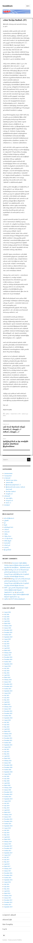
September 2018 (8, 826)
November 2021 (8, 740)
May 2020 (6, 781)
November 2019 (8, 794)
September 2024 (8, 664)
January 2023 (7, 709)
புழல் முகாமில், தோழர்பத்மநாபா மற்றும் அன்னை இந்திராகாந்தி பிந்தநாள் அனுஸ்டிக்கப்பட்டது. (16, 594)
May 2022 (6, 727)
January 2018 (7, 844)
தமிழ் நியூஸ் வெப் (8, 527)
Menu (28, 6)
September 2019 (8, 799)
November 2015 (8, 902)
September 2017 (8, 853)
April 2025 (7, 648)
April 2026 (7, 621)
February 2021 (8, 760)
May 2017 (6, 862)
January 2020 (7, 790)
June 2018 (6, 832)
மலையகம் (7, 531)
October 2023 (7, 688)
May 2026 (6, 619)
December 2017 (8, 846)
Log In (5, 929)
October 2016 (7, 877)
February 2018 (8, 841)
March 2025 (7, 650)
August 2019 (7, 801)
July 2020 (6, 776)
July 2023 (6, 695)
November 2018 (8, 821)
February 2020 (8, 787)
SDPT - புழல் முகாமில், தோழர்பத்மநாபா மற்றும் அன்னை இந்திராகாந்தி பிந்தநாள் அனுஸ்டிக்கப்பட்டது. (16, 590)
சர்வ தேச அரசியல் (11, 491)
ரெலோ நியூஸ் (7, 540)
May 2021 (6, 754)
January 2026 (7, 628)
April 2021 (7, 756)
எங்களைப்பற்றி (7, 920)
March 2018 (7, 839)
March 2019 (7, 812)
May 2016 (6, 889)
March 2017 (7, 866)
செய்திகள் (7, 505)
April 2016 (7, 891)
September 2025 (8, 637)
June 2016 (6, 886)
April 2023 (7, 702)
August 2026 (7, 612)
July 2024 (6, 668)
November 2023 (8, 686)
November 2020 (8, 767)
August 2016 (7, 882)
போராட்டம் (8, 502)
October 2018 (7, 823)
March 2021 (7, 758)
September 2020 (8, 772)
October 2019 (7, 796)
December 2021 (8, 738)
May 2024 (6, 673)
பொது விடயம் (9, 500)
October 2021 (7, 742)
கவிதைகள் (7, 496)
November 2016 (8, 875)
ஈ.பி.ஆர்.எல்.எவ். (8, 538)
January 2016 (7, 898)
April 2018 (7, 837)
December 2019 (8, 792)
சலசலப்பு (6, 547)
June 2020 (6, 778)
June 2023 (6, 697)
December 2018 (8, 819)
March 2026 (7, 623)
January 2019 (7, 817)
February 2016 (8, 895)
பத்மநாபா (6, 529)
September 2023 (8, 691)
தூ (5, 522)
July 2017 (6, 857)
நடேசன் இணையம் (9, 518)
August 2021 (7, 747)
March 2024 (7, 677)
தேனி (5, 525)
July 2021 (6, 749)
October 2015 (7, 904)
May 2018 (6, 835)
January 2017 (7, 871)
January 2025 (7, 655)
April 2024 (7, 675)
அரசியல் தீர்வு (9, 482)
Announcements (8, 473)
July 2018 (6, 830)
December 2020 (8, 765)
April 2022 (7, 729)
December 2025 (8, 630)
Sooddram (8, 6)
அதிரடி (6, 534)
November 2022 (8, 713)
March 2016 (7, 893)
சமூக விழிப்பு (9, 498)
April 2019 (7, 810)
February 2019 (8, 814)
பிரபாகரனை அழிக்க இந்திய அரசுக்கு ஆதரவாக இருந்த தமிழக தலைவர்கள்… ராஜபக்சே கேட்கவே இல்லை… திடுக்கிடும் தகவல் (17, 565)
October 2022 (7, 715)
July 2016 (6, 884)
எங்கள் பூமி (7, 545)
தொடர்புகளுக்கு (8, 924)
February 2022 (8, 733)
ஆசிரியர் (7, 413)
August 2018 (7, 828)
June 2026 (6, 616)
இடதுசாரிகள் (7, 549)
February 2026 (8, 625)
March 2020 (7, 785)
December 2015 (8, 900)
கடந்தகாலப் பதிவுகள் (9, 915)
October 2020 (7, 769)
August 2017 (7, 855)
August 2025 (7, 639)
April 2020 (7, 783)
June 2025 (6, 643)
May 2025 (6, 646)
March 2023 (7, 704)
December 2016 (8, 873)
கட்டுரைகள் (7, 478)
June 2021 (6, 751)
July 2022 (6, 722)
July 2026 (6, 614)
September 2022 (8, 718)
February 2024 (8, 679)
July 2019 (6, 803)
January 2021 (7, 763)
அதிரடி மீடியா (7, 536)
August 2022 (7, 720)
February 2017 (8, 868)
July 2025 (6, 641)
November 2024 (8, 659)
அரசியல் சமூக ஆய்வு (11, 480)
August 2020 (7, 774)
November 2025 (8, 632)
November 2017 (8, 848)
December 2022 (8, 711)
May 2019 (6, 808)
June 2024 (6, 670)
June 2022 (6, 724)
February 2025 (8, 652)
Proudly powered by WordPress (15, 940)
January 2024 (7, 682)
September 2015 (8, 907)
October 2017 (7, 850)
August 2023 (7, 693)
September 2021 (8, 745)
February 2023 (8, 706)
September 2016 (8, 880)
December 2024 (8, 657)
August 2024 (7, 666)
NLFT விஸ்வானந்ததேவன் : (18, 599)
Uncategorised (7, 475)
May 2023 (6, 700)
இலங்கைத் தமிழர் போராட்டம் (13, 484)
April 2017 (7, 864)
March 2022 (7, 731)
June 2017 (6, 859)
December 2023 (8, 684)
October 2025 (7, 634)
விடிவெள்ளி (7, 543)
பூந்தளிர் (6, 520)
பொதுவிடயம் (9, 493)
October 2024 (7, 661)
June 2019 (6, 805)
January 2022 (7, 736)
